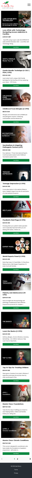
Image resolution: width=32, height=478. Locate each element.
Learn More (16, 47)
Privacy (16, 473)
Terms (16, 469)
